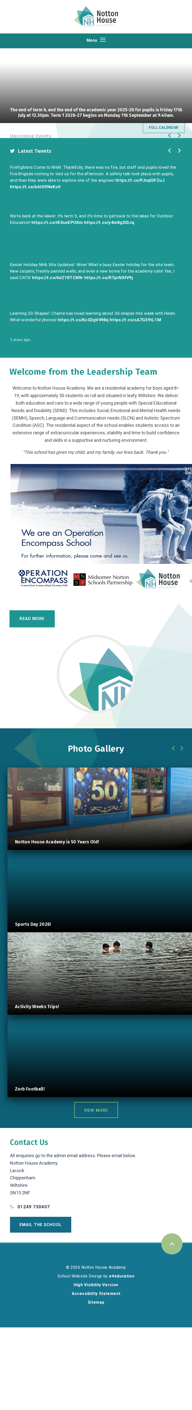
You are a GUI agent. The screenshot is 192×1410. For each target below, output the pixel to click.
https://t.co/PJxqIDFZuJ (140, 180)
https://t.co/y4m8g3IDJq (109, 222)
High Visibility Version (96, 1284)
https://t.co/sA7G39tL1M (135, 319)
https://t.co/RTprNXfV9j (108, 277)
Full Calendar (163, 128)
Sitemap (96, 1302)
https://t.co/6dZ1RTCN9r (57, 277)
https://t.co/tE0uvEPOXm (57, 222)
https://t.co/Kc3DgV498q (83, 319)
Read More (32, 618)
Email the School (41, 1224)
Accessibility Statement (96, 1293)
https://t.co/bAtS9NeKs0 (35, 186)
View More (96, 1110)
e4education (121, 1276)
